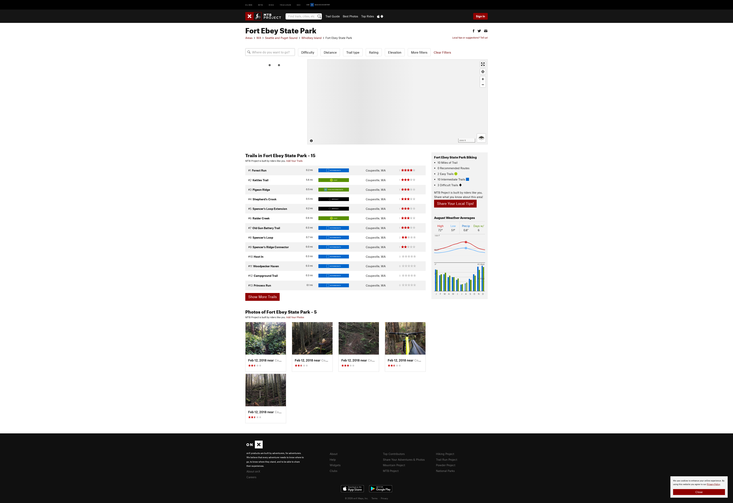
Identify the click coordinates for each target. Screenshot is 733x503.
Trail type (352, 52)
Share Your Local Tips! (455, 203)
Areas (249, 37)
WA (258, 37)
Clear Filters (442, 52)
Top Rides (367, 16)
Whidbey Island (311, 37)
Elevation (394, 52)
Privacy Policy (713, 484)
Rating (374, 52)
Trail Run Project (446, 459)
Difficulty (307, 52)
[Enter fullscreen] (483, 64)
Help (333, 459)
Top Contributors (394, 454)
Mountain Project (394, 465)
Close (699, 492)
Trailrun (285, 4)
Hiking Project (445, 454)
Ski (299, 4)
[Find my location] (483, 71)
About (333, 454)
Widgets (335, 465)
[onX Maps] (254, 447)
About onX (253, 471)
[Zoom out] (483, 84)
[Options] (481, 138)
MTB (260, 4)
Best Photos (350, 16)
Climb (249, 4)
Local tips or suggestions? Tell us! (470, 37)
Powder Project (445, 465)
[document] (699, 487)
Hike (271, 4)
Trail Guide (332, 16)
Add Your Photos (295, 317)
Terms (374, 498)
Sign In (480, 16)
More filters (419, 52)
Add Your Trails (294, 160)
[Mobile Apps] (380, 16)
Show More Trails (262, 297)
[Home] (265, 16)
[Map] (398, 102)
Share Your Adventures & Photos (404, 459)
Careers (251, 477)
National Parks (445, 470)
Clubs (333, 470)
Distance (330, 52)
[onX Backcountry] (318, 5)
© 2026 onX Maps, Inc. (356, 498)
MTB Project (391, 470)
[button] (474, 30)
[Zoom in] (483, 79)
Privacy (384, 498)
